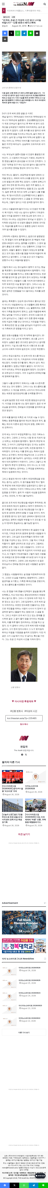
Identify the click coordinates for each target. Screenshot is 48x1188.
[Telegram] (24, 33)
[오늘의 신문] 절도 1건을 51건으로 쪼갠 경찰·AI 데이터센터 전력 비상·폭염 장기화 (12, 818)
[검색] (44, 5)
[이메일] (37, 33)
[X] (11, 33)
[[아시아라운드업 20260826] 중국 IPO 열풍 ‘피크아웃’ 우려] (12, 776)
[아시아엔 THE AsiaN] (24, 4)
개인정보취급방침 (21, 1175)
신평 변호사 (17, 711)
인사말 (16, 1173)
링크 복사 (24, 724)
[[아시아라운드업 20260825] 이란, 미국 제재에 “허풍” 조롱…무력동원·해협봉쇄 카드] (35, 805)
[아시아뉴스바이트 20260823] (9, 1009)
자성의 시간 (31, 711)
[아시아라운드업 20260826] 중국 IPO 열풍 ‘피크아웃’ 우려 (12, 788)
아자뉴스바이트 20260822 (29, 1018)
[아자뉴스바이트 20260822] (9, 1021)
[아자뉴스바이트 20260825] (9, 983)
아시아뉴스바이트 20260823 (30, 1005)
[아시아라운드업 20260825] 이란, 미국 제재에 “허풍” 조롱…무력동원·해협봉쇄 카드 (35, 818)
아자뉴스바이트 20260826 (31, 787)
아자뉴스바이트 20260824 (30, 993)
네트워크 (23, 1173)
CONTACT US (34, 1175)
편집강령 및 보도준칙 (35, 1173)
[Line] (30, 33)
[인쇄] (5, 39)
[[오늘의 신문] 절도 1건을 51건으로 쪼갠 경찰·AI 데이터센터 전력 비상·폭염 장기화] (12, 805)
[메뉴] (3, 5)
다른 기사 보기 (24, 1032)
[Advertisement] (24, 869)
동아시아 (6, 17)
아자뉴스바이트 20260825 (29, 980)
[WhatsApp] (17, 33)
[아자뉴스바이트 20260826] (35, 776)
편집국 (5, 26)
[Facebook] (5, 33)
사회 (13, 17)
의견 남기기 (24, 834)
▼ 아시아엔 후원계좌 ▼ (24, 701)
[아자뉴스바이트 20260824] (9, 996)
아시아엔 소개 (7, 1173)
